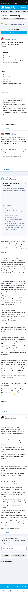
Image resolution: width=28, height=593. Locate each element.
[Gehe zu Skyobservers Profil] (2, 417)
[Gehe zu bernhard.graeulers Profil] (2, 178)
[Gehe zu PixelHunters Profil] (2, 23)
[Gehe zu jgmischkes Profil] (2, 134)
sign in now (10, 542)
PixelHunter (9, 23)
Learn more (3, 2)
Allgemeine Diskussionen (17, 24)
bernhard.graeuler (9, 178)
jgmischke (7, 133)
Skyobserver (8, 417)
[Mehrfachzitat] (2, 128)
